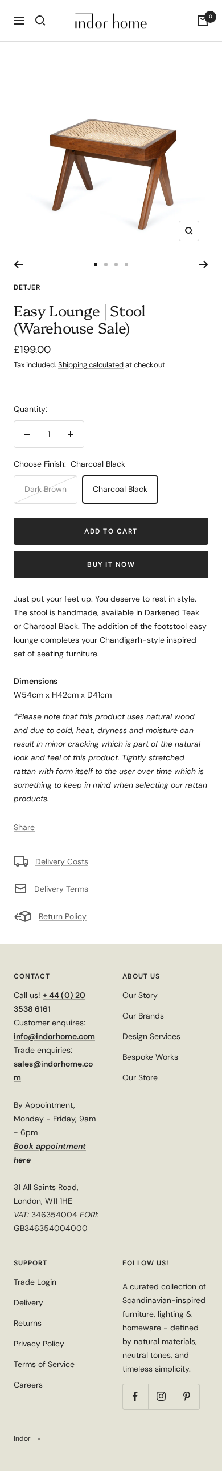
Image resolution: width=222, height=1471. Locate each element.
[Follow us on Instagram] (161, 1396)
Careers (28, 1385)
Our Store (140, 1077)
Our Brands (143, 1016)
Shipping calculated (91, 365)
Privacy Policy (39, 1343)
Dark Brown (45, 489)
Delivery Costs (61, 861)
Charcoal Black (120, 489)
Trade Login (35, 1282)
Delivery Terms (61, 889)
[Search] (40, 20)
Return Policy (63, 916)
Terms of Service (44, 1364)
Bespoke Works (150, 1057)
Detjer (27, 287)
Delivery (28, 1302)
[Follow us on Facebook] (135, 1396)
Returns (28, 1323)
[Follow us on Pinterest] (186, 1396)
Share (24, 827)
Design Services (151, 1036)
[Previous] (18, 264)
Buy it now (111, 564)
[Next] (203, 264)
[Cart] (202, 20)
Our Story (140, 995)
